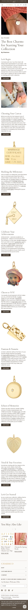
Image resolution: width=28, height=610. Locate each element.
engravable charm (17, 302)
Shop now (6, 78)
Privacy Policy (16, 597)
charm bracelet (6, 119)
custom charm (11, 245)
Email (4, 586)
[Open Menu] (2, 4)
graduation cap (19, 242)
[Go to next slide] (15, 529)
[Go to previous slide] (12, 529)
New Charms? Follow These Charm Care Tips (6, 549)
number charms (15, 179)
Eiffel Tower (17, 412)
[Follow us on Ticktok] (12, 590)
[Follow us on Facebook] (2, 590)
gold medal (12, 243)
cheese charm (6, 357)
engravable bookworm (9, 355)
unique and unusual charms (16, 480)
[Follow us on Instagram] (5, 590)
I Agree (14, 607)
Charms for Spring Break (21, 548)
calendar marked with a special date (13, 186)
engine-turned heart (9, 468)
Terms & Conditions (7, 598)
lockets (14, 418)
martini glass (10, 189)
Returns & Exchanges (6, 597)
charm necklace (17, 119)
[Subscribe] (25, 586)
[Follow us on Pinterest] (9, 590)
